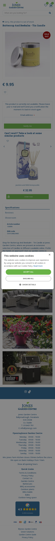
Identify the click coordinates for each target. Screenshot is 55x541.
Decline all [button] (28, 278)
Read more (38, 266)
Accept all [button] (28, 272)
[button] (27, 284)
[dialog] (27, 270)
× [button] (49, 255)
